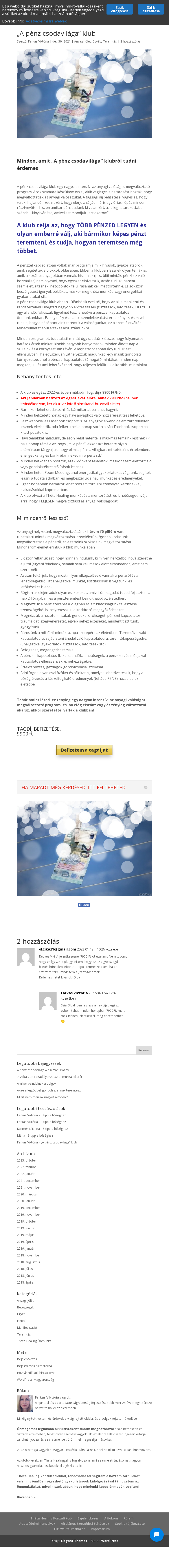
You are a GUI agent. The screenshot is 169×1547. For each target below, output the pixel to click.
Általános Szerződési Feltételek (85, 1523)
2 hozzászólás (130, 41)
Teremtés (110, 41)
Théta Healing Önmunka (34, 1341)
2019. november (28, 1214)
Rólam (129, 1518)
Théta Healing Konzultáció (51, 1518)
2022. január (26, 1174)
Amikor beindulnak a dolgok (36, 1083)
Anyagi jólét (82, 41)
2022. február (26, 1167)
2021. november (28, 1187)
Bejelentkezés (27, 1359)
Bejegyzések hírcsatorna (34, 1366)
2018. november (28, 1255)
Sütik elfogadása (119, 9)
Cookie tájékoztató (130, 1523)
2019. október (27, 1221)
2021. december (28, 1180)
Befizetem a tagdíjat (84, 750)
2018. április (25, 1282)
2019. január (26, 1248)
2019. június (25, 1228)
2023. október (27, 1160)
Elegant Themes (74, 1541)
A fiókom (111, 1518)
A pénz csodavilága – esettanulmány (43, 1070)
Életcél (21, 1321)
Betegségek (25, 1307)
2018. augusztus (28, 1262)
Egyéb (97, 41)
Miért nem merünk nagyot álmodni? (42, 1097)
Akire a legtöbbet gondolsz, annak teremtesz (49, 1090)
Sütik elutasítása (151, 9)
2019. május (25, 1235)
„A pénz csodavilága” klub (59, 1142)
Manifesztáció (27, 1327)
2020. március (27, 1194)
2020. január (26, 1201)
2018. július (25, 1269)
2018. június (25, 1275)
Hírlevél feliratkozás (69, 1529)
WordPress (109, 1541)
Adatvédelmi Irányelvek (37, 1523)
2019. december (28, 1208)
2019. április (25, 1241)
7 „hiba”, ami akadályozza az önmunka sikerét (49, 1077)
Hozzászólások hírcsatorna (36, 1373)
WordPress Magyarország (35, 1379)
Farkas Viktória (38, 41)
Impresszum (100, 1529)
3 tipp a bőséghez (53, 1115)
